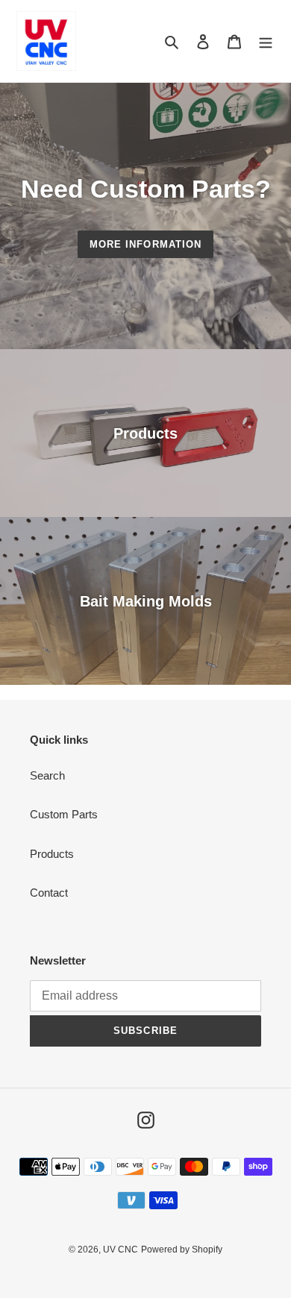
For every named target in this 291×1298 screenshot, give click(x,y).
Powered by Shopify (181, 1249)
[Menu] (265, 41)
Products (52, 853)
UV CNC (120, 1249)
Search (47, 775)
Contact (49, 892)
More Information (145, 244)
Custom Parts (64, 814)
